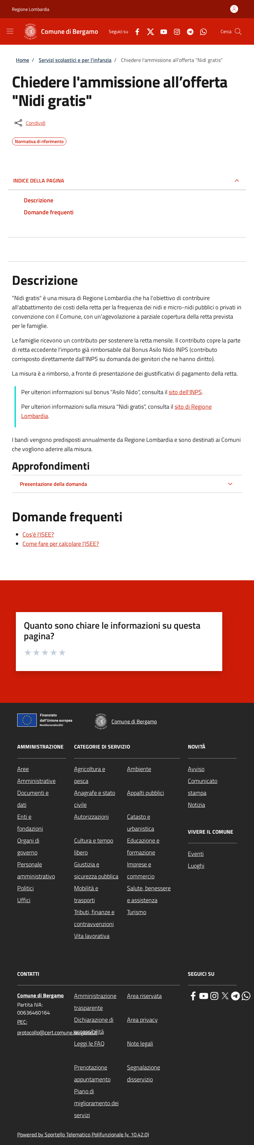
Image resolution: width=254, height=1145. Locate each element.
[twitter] (225, 995)
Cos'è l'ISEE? (38, 534)
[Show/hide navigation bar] (10, 31)
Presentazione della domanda (53, 484)
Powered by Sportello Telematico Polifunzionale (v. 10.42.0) (83, 1134)
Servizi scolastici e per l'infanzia (75, 60)
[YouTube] (161, 31)
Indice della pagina (38, 180)
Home (22, 60)
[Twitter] (147, 31)
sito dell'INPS (185, 392)
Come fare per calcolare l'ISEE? (60, 543)
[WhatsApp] (200, 31)
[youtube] (203, 995)
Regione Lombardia (30, 9)
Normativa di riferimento (39, 140)
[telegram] (235, 995)
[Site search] (238, 31)
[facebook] (193, 995)
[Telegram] (187, 31)
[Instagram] (174, 31)
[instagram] (214, 995)
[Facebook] (134, 31)
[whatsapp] (246, 995)
